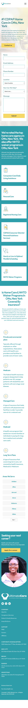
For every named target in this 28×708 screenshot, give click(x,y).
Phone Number (8, 71)
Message (6, 96)
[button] (25, 4)
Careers (3, 632)
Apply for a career (10, 550)
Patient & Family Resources (8, 618)
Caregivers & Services (7, 615)
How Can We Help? (10, 88)
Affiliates (3, 635)
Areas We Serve (5, 621)
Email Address (8, 63)
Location (6, 80)
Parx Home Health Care (7, 689)
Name (5, 55)
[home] (6, 3)
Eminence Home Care (6, 685)
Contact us (8, 45)
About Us (3, 612)
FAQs (2, 629)
